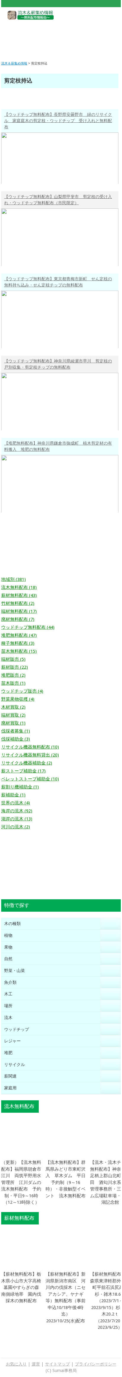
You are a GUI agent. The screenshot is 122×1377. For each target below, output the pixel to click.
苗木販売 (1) (13, 683)
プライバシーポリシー (95, 1364)
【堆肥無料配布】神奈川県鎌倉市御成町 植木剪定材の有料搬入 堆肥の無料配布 (58, 446)
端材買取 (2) (13, 715)
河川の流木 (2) (15, 827)
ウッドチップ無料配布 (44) (27, 627)
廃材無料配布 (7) (17, 619)
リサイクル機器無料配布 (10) (30, 747)
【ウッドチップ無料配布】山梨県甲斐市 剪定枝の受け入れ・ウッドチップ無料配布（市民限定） (58, 199)
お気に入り (16, 1364)
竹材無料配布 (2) (17, 603)
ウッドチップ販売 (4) (22, 691)
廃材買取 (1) (13, 723)
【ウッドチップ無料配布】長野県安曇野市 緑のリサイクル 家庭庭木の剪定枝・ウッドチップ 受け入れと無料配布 (58, 120)
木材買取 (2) (13, 707)
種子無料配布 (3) (17, 643)
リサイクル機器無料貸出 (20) (30, 755)
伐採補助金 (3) (15, 739)
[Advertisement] (61, 36)
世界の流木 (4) (15, 803)
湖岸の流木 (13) (16, 819)
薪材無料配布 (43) (19, 595)
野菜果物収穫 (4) (17, 699)
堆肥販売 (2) (13, 675)
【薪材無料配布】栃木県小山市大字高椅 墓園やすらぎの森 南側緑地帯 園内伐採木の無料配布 (23, 1287)
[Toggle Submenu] (110, 923)
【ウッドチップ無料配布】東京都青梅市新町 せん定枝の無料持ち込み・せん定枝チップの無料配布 (58, 281)
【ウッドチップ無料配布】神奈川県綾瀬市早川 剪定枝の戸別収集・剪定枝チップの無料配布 (58, 364)
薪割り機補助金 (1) (20, 787)
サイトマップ (57, 1364)
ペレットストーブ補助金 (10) (30, 779)
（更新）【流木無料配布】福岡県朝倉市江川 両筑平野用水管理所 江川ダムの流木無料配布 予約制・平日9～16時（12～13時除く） (21, 1182)
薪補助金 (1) (13, 795)
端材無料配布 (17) (19, 611)
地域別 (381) (13, 579)
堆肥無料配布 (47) (19, 635)
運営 (36, 1364)
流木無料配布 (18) (19, 587)
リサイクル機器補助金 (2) (26, 763)
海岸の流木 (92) (16, 811)
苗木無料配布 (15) (19, 651)
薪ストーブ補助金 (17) (23, 771)
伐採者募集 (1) (15, 731)
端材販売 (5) (13, 659)
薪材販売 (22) (14, 667)
